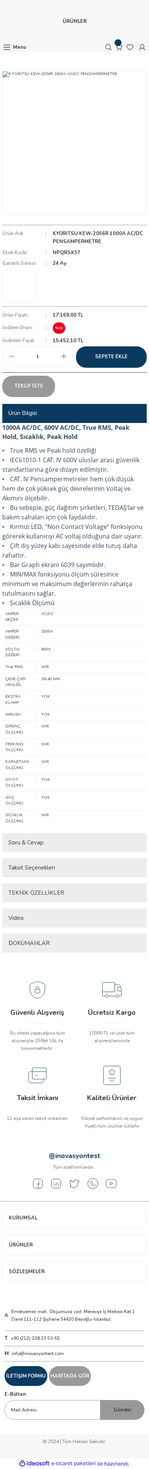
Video (16, 918)
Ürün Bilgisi (22, 413)
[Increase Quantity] (63, 356)
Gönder (122, 1410)
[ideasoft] (34, 1463)
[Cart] (119, 47)
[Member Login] (142, 47)
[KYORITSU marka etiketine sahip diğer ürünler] (19, 286)
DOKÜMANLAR (29, 943)
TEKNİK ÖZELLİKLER (36, 893)
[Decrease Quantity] (11, 356)
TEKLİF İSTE (29, 386)
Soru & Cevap (26, 842)
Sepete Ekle (111, 356)
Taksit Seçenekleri (31, 867)
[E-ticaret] (73, 1463)
